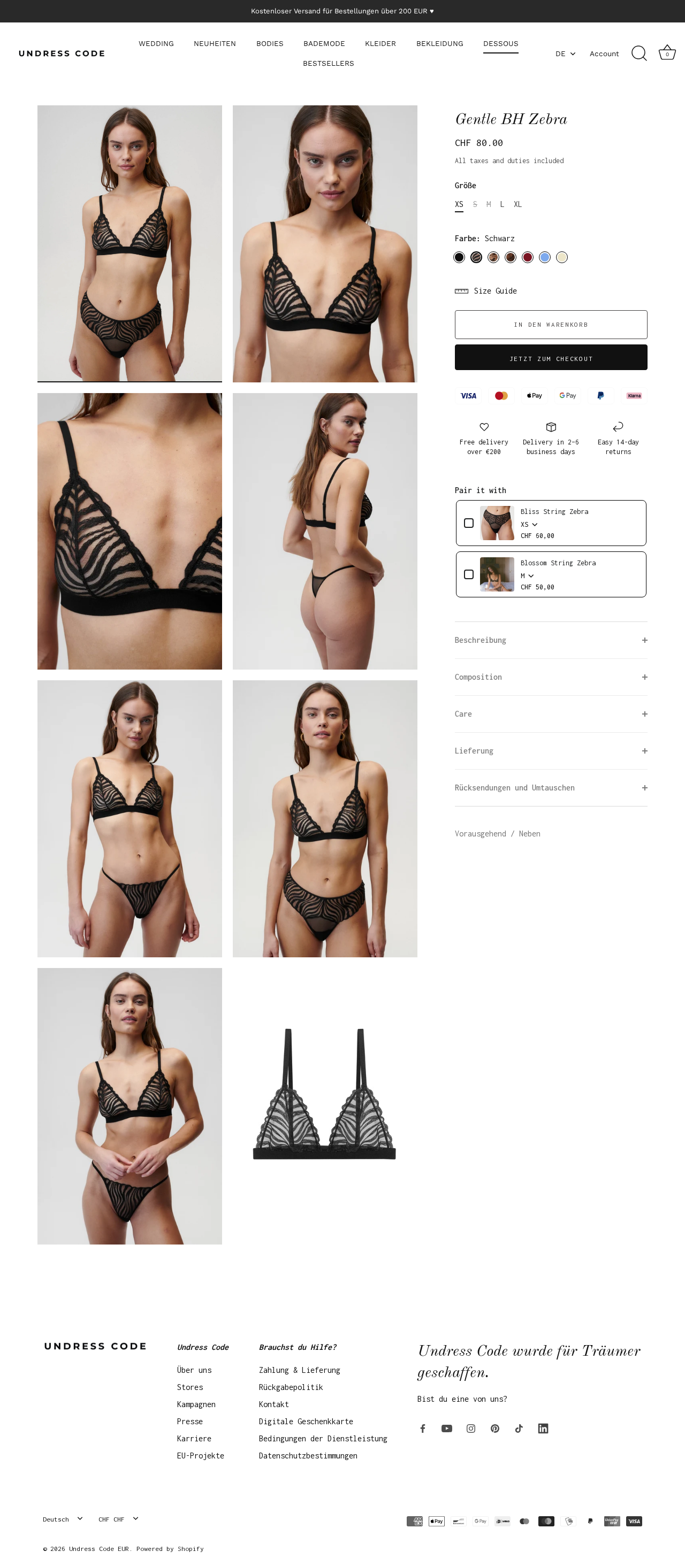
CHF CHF (111, 1519)
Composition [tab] (478, 676)
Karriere (194, 1438)
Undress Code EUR (99, 1549)
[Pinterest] (495, 1427)
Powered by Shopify (170, 1549)
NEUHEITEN (215, 43)
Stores (190, 1387)
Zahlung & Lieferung (299, 1369)
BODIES (270, 43)
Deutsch (56, 1519)
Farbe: (485, 238)
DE (560, 53)
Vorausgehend (483, 833)
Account (604, 53)
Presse (190, 1421)
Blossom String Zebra (558, 563)
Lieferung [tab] (474, 750)
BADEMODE (324, 43)
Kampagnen (196, 1404)
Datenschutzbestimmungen (308, 1455)
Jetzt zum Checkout (551, 358)
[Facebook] (422, 1427)
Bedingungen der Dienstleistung (323, 1438)
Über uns (194, 1369)
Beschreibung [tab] (480, 639)
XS (459, 204)
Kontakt (274, 1404)
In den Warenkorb (551, 324)
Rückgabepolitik (291, 1387)
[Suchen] (639, 53)
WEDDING (156, 43)
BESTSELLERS (328, 63)
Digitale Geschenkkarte (306, 1421)
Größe (465, 185)
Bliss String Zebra (554, 512)
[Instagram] (471, 1427)
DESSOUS (501, 43)
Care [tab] (463, 713)
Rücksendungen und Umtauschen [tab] (515, 787)
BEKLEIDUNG (439, 43)
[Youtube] (447, 1427)
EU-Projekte (200, 1455)
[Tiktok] (519, 1427)
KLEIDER (380, 43)
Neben (530, 833)
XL (518, 204)
